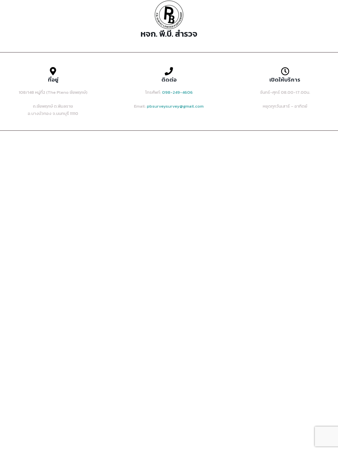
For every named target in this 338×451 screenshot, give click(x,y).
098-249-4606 (177, 92)
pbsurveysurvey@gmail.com (175, 106)
